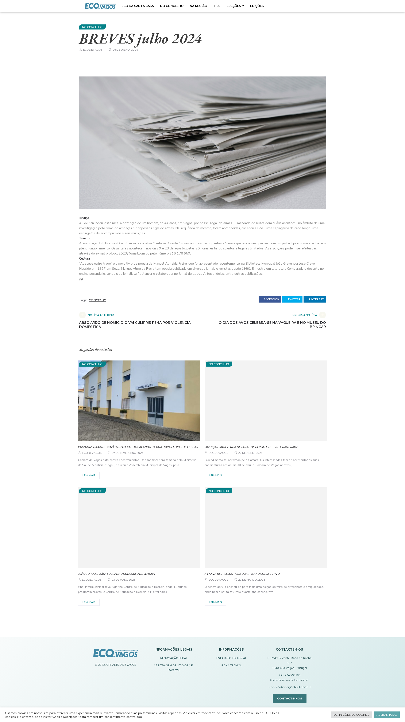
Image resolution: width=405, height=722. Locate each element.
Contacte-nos (289, 698)
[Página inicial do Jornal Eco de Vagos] (115, 655)
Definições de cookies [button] (351, 714)
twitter (293, 299)
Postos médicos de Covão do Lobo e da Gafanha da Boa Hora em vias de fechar (138, 447)
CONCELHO (97, 300)
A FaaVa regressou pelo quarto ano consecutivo (242, 573)
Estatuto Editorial (231, 658)
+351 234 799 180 (290, 675)
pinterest (316, 299)
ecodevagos (93, 49)
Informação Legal (174, 658)
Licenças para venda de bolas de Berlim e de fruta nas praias (251, 447)
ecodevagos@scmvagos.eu (289, 687)
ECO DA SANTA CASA (138, 6)
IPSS (216, 6)
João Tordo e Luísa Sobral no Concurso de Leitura (116, 573)
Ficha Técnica (231, 665)
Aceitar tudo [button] (387, 714)
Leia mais (88, 475)
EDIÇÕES (257, 6)
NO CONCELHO (172, 6)
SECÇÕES (234, 6)
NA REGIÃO (198, 6)
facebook (271, 299)
